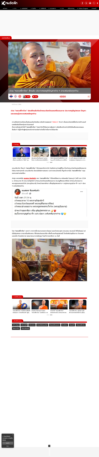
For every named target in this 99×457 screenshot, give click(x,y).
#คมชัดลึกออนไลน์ (42, 325)
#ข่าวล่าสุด (16, 325)
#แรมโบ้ (72, 325)
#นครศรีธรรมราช (55, 325)
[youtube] (90, 3)
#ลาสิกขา (64, 325)
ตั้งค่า (7, 446)
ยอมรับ (7, 443)
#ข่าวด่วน (32, 325)
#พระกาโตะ (16, 328)
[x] (86, 3)
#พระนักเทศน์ (25, 328)
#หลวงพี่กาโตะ (81, 325)
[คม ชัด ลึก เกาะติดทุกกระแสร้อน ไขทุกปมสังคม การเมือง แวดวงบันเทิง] (49, 3)
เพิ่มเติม (4, 440)
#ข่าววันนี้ (24, 325)
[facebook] (82, 3)
